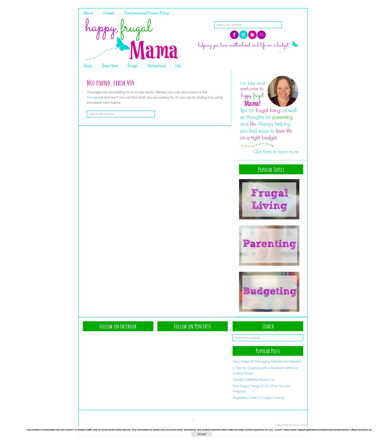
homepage (95, 97)
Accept (202, 434)
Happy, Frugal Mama (130, 39)
